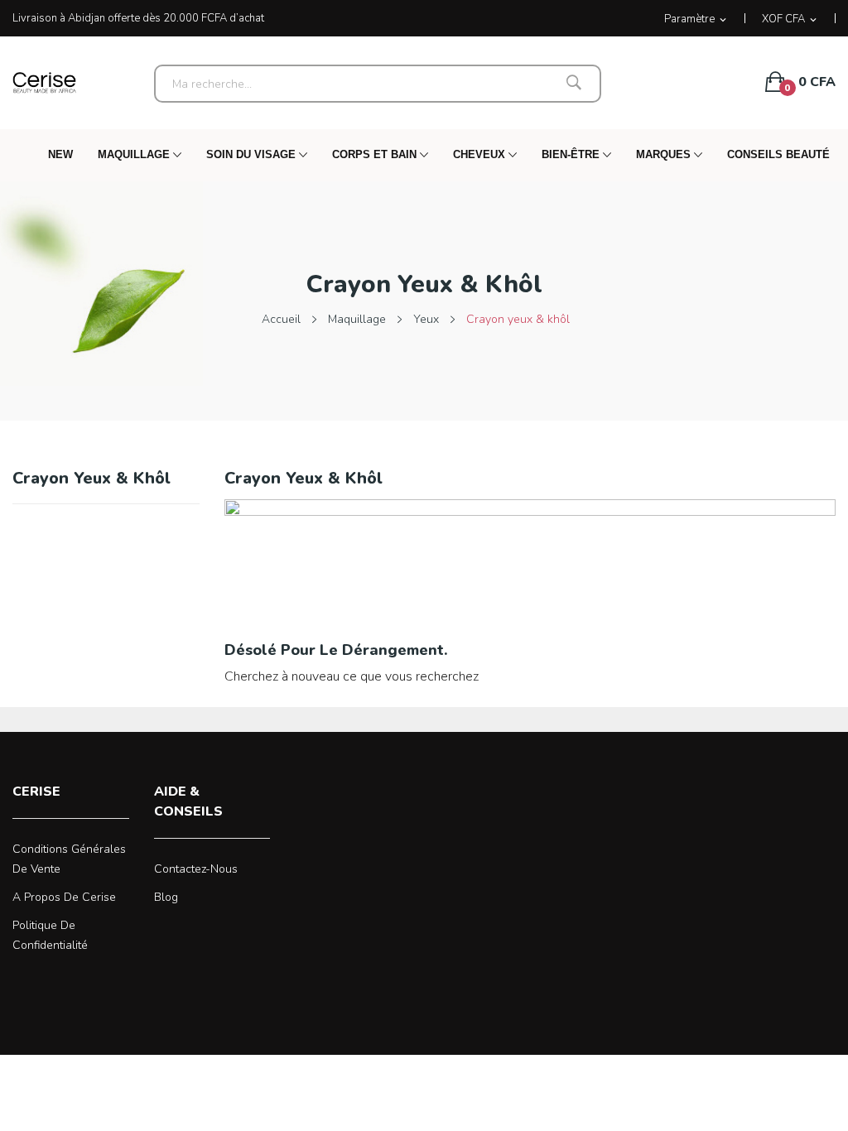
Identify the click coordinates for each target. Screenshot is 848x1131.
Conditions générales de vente (69, 859)
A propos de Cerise (64, 897)
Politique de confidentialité (50, 935)
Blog (166, 897)
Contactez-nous (196, 869)
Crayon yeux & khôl (91, 479)
